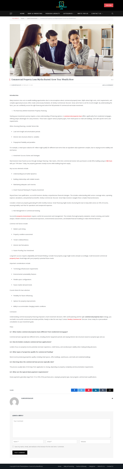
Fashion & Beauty (53, 13)
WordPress (39, 466)
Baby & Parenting (35, 13)
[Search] (112, 13)
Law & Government (107, 85)
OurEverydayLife (16, 85)
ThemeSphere (24, 466)
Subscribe (109, 5)
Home (22, 13)
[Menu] (11, 13)
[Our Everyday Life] (61, 5)
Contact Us (96, 13)
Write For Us (83, 13)
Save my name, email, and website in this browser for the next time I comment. (39, 447)
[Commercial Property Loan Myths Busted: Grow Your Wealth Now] (61, 50)
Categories (68, 13)
